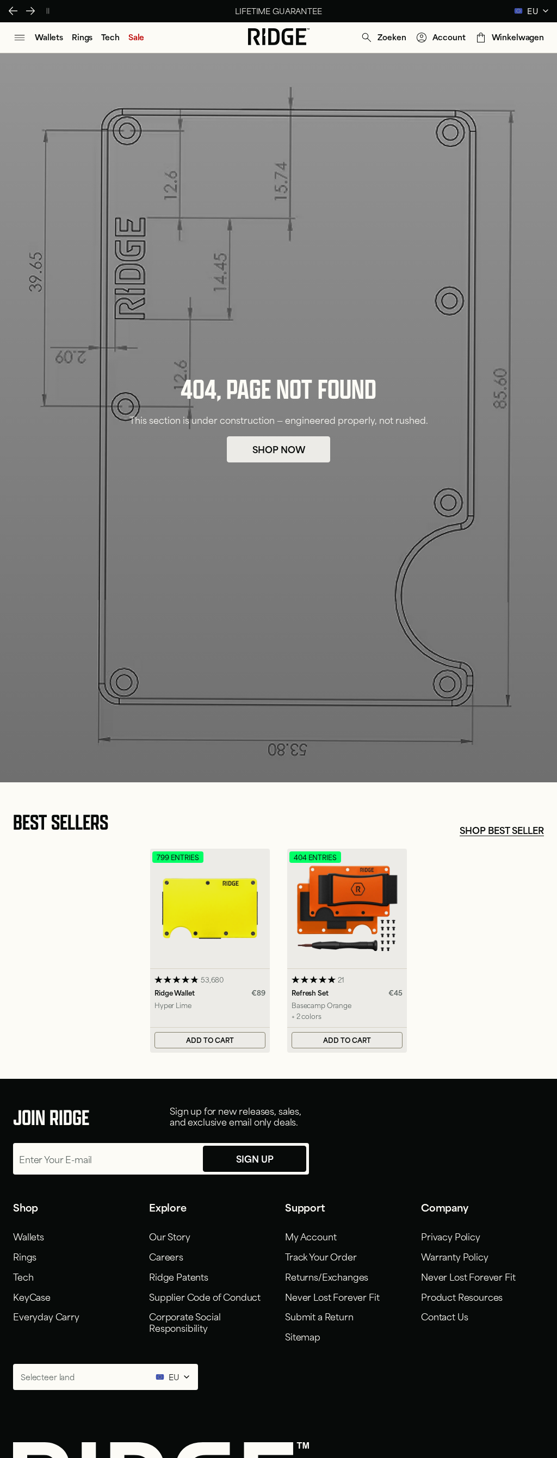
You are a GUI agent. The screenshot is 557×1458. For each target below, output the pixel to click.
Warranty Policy (454, 1256)
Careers (166, 1256)
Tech (23, 1276)
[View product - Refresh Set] (347, 950)
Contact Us (444, 1316)
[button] (383, 37)
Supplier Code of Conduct (205, 1296)
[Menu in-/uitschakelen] (19, 37)
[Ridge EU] (279, 37)
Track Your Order (320, 1256)
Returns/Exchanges (326, 1276)
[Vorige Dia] (13, 11)
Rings (24, 1256)
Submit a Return (319, 1316)
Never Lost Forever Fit (332, 1296)
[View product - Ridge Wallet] (210, 950)
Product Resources (462, 1296)
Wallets (28, 1236)
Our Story (169, 1236)
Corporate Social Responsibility (184, 1322)
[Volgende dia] (30, 11)
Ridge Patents (178, 1276)
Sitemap (302, 1336)
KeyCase (32, 1296)
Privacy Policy (450, 1236)
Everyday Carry (46, 1316)
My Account (310, 1236)
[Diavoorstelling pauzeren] (48, 11)
